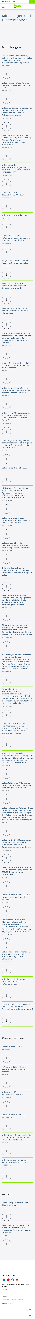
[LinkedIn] (4, 1280)
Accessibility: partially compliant (12, 1299)
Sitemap (4, 1289)
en (26, 1)
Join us (31, 1)
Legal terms (5, 1293)
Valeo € (8, 1)
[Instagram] (17, 1280)
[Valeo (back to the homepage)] (17, 6)
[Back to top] (30, 1312)
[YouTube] (8, 1280)
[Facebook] (12, 1280)
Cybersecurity (6, 1303)
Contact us (5, 1296)
